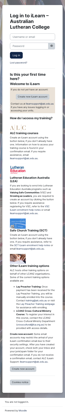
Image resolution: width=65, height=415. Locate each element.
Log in (16, 55)
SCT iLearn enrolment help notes (32, 245)
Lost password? (18, 62)
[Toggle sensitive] (51, 46)
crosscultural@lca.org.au (30, 324)
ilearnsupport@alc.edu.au (40, 103)
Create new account (23, 368)
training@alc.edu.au (36, 300)
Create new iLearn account (32, 96)
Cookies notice (20, 382)
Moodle (23, 410)
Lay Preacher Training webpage (38, 304)
